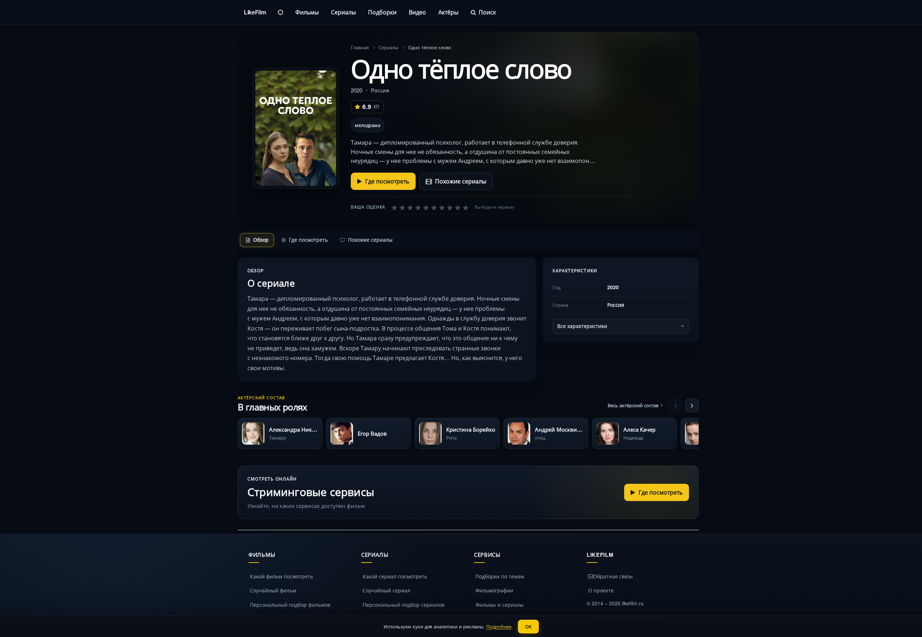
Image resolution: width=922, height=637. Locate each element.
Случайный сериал (386, 590)
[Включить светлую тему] (280, 12)
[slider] (430, 207)
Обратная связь (613, 576)
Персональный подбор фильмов (290, 604)
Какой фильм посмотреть (281, 576)
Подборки (382, 12)
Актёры (448, 12)
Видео (417, 12)
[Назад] (675, 405)
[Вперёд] (692, 405)
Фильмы (307, 12)
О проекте (601, 590)
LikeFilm (255, 12)
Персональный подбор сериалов (403, 604)
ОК (528, 626)
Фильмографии (494, 590)
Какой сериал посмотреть (395, 576)
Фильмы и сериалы (499, 604)
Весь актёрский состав (633, 405)
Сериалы (343, 12)
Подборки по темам (499, 576)
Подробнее (498, 626)
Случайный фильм (273, 590)
